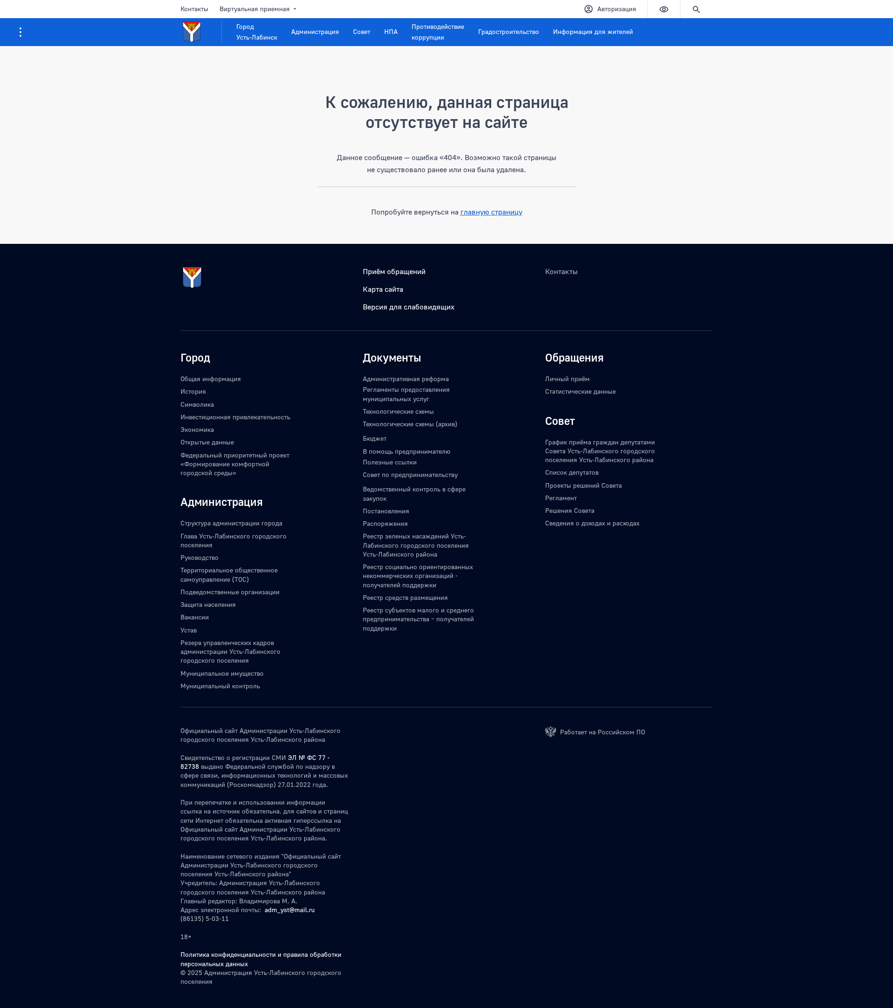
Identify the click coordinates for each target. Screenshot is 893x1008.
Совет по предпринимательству (410, 474)
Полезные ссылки (390, 462)
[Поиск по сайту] (696, 9)
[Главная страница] (201, 32)
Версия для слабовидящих (408, 306)
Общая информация (210, 379)
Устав (188, 630)
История (193, 391)
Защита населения (208, 604)
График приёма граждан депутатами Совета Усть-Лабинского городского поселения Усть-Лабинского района (600, 451)
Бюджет (375, 438)
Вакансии (194, 617)
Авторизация (616, 9)
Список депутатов (572, 472)
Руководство (199, 557)
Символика (197, 404)
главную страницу (491, 211)
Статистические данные (580, 391)
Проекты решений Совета (583, 485)
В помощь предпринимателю (406, 451)
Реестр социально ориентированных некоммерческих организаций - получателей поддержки (418, 576)
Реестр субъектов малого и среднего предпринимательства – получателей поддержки (418, 619)
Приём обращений (394, 271)
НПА (391, 31)
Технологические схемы (398, 411)
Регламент (561, 498)
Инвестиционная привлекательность (235, 417)
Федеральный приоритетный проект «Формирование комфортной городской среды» (234, 464)
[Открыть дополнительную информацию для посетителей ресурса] (20, 32)
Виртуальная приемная (255, 9)
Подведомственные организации (230, 592)
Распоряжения (385, 523)
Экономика (197, 429)
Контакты (194, 9)
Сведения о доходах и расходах (592, 523)
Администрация (315, 31)
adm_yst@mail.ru (290, 910)
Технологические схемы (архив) (410, 424)
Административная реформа (406, 379)
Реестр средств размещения (405, 597)
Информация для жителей (593, 31)
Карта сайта (383, 289)
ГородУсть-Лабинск (256, 31)
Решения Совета (569, 510)
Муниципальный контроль (220, 686)
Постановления (386, 511)
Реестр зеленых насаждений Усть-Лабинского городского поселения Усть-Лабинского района (416, 545)
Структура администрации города (231, 523)
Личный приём (567, 379)
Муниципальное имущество (222, 673)
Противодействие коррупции (438, 31)
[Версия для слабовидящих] (663, 9)
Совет (361, 31)
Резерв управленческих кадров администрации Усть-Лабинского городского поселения (230, 651)
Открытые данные (207, 442)
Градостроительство (508, 31)
